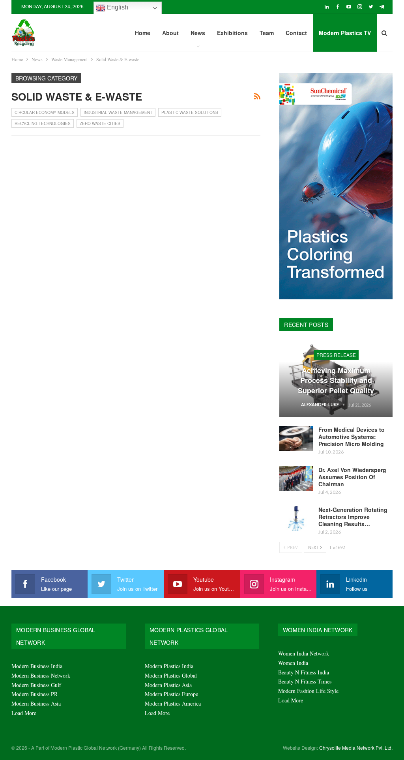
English (116, 7)
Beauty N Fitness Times (304, 681)
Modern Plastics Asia (168, 685)
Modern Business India (36, 666)
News (198, 33)
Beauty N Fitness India (303, 672)
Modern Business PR (34, 694)
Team (267, 33)
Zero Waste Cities (100, 123)
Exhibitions (232, 33)
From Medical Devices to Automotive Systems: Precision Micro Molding (351, 437)
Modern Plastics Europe (171, 694)
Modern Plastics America (173, 703)
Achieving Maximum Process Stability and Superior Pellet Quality (336, 380)
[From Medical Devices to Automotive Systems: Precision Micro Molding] (296, 438)
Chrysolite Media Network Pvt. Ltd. (356, 747)
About (170, 33)
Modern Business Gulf (36, 685)
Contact (296, 33)
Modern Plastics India (169, 666)
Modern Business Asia (36, 703)
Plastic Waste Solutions (189, 112)
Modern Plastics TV (345, 33)
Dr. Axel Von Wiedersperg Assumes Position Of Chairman (352, 477)
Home (142, 33)
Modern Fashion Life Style (308, 691)
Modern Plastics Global (171, 675)
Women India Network (303, 653)
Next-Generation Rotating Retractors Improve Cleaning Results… (352, 517)
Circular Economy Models (45, 112)
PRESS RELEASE (336, 354)
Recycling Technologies (43, 123)
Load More (23, 713)
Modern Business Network (40, 675)
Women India (293, 663)
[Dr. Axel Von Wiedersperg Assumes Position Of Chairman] (296, 478)
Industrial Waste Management (118, 112)
